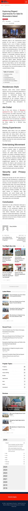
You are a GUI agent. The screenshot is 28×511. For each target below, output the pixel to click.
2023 (5, 473)
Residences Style (8, 74)
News (4, 384)
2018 (5, 488)
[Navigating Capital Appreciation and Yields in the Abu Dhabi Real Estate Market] (6, 310)
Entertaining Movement (9, 79)
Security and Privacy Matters (10, 80)
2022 (5, 476)
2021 (5, 479)
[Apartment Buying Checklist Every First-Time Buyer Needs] (8, 252)
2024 (5, 470)
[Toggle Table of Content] (16, 72)
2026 (5, 440)
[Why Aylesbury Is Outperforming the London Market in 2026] (6, 316)
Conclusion (7, 82)
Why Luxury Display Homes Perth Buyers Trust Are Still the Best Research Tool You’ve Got (16, 450)
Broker (4, 375)
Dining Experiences (8, 77)
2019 (5, 485)
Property (5, 366)
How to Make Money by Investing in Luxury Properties (7, 239)
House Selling (6, 372)
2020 (5, 482)
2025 (5, 467)
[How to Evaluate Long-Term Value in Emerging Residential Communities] (6, 296)
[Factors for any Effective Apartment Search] (20, 267)
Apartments (5, 19)
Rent (4, 381)
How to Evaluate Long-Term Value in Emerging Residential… (14, 408)
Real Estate (5, 369)
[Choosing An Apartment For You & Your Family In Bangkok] (20, 252)
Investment (5, 387)
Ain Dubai (6, 75)
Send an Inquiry (12, 497)
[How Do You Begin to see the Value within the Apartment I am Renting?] (8, 267)
